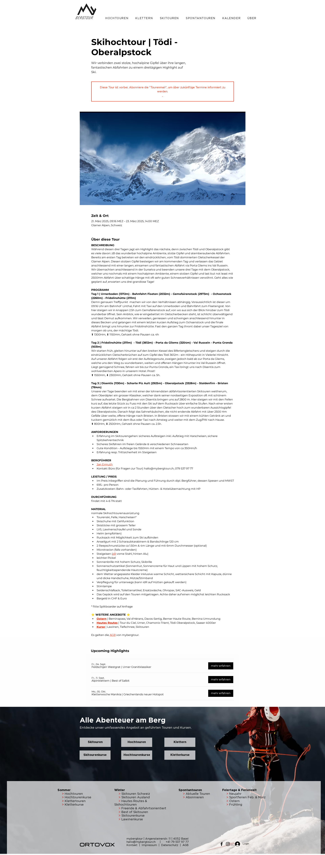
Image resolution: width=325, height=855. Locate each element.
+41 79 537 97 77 (177, 842)
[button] (117, 18)
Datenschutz (169, 845)
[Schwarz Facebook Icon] (221, 844)
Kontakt (132, 845)
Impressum (150, 845)
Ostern (234, 801)
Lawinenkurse (132, 819)
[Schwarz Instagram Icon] (227, 844)
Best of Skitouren (134, 812)
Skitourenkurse (133, 815)
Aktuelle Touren (198, 793)
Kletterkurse (74, 804)
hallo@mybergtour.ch (142, 842)
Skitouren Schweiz (135, 793)
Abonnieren (194, 797)
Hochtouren (73, 793)
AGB (185, 845)
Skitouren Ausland (135, 797)
